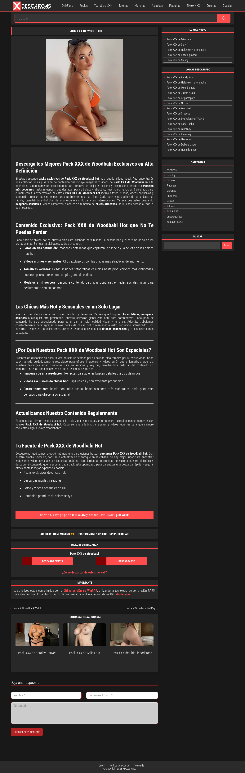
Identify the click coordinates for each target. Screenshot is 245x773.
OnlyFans (67, 5)
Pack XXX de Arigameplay (181, 98)
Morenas (140, 5)
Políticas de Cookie (119, 765)
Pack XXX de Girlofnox (179, 129)
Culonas (211, 5)
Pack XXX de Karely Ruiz (180, 77)
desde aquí (123, 594)
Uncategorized (174, 216)
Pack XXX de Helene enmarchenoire (186, 50)
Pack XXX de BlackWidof (27, 608)
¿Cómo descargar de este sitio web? (84, 572)
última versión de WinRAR (80, 590)
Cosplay (227, 5)
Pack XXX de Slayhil (177, 44)
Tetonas (123, 5)
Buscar (227, 245)
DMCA (102, 765)
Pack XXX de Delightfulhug (181, 144)
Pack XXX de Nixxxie (178, 103)
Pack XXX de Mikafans (179, 39)
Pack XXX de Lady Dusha (180, 124)
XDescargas (129, 768)
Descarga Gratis (52, 561)
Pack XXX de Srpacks (178, 113)
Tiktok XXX (193, 5)
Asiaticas (157, 5)
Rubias (83, 5)
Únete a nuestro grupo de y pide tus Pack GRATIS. (84, 515)
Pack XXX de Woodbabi (179, 108)
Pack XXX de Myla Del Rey (141, 608)
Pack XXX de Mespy (177, 60)
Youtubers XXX (103, 5)
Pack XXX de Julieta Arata (181, 93)
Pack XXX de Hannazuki (180, 139)
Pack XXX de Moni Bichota (181, 87)
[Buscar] (223, 18)
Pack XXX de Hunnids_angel (182, 149)
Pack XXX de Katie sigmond (182, 55)
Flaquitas (174, 5)
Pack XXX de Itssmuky (179, 134)
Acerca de (139, 765)
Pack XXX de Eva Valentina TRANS (185, 118)
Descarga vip (126, 561)
